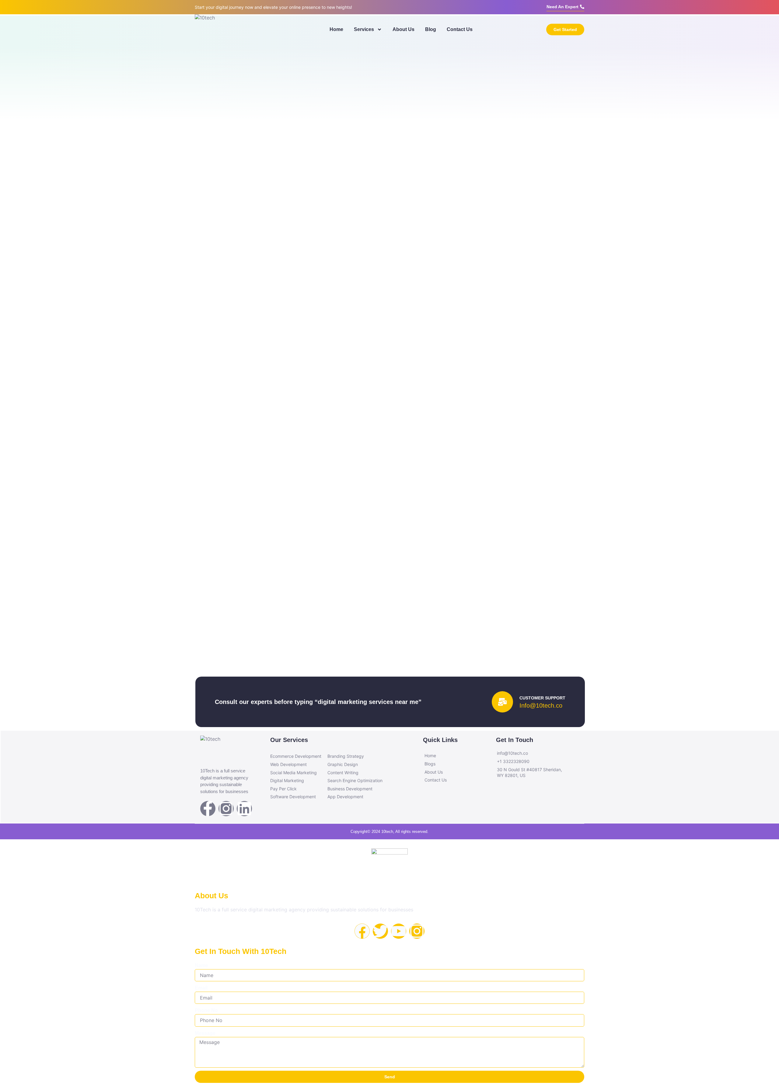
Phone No (206, 1010)
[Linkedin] (244, 808)
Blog (430, 29)
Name (201, 965)
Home (336, 29)
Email (201, 987)
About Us (403, 29)
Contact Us (460, 29)
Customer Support (542, 697)
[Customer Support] (502, 701)
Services (364, 29)
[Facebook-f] (207, 808)
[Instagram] (226, 808)
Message (205, 1033)
